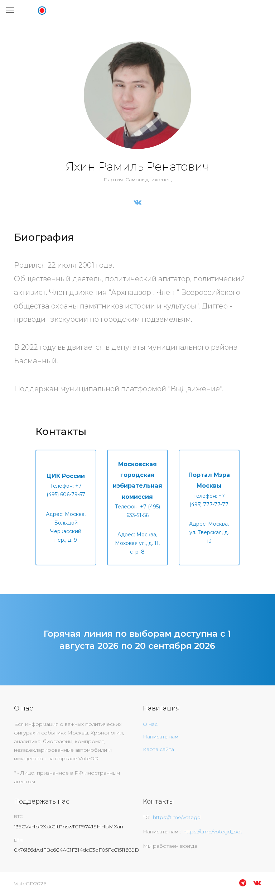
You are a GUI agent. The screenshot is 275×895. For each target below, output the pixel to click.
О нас (150, 724)
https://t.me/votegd (177, 817)
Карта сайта (158, 749)
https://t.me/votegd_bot (212, 831)
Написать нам (160, 736)
